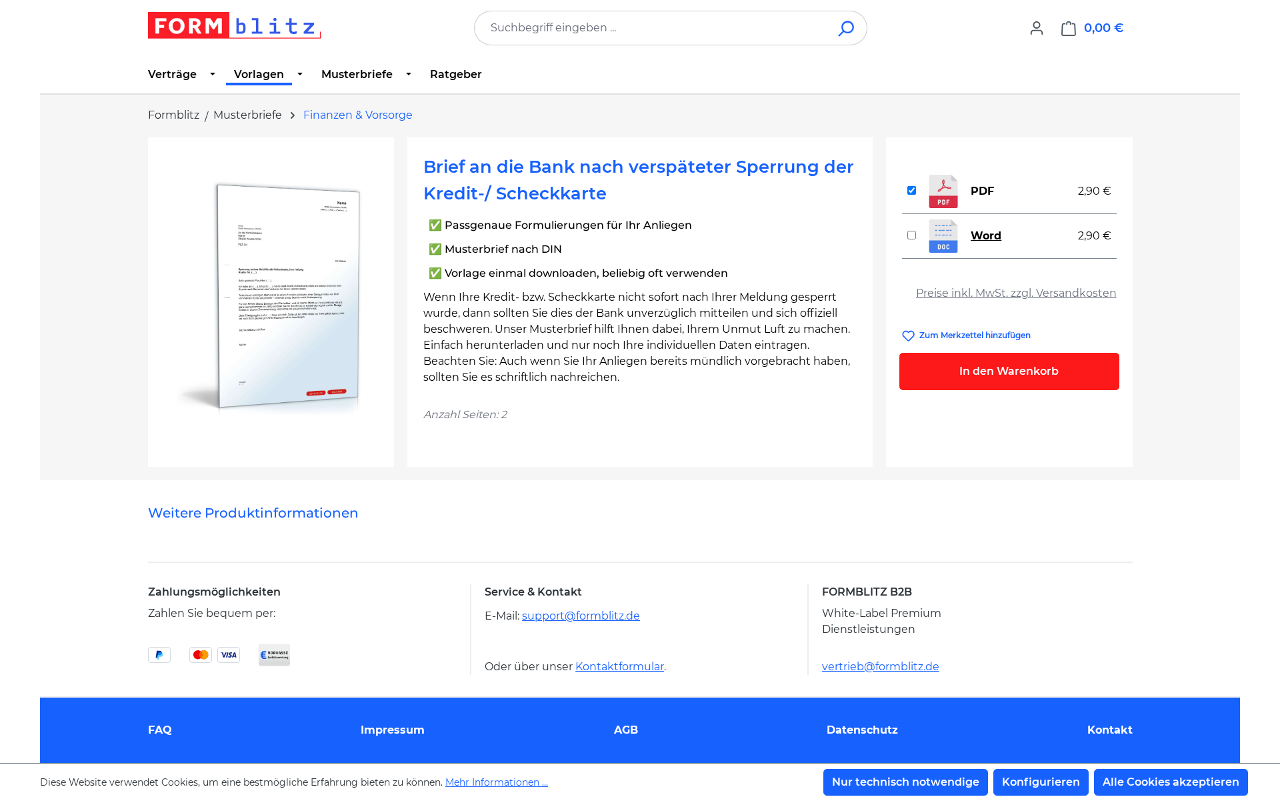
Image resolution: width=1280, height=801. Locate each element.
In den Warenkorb (1009, 371)
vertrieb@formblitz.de (880, 666)
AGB (626, 730)
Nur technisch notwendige (905, 782)
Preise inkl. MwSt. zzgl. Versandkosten (1016, 293)
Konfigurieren (1041, 782)
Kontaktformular (619, 666)
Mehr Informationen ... (496, 782)
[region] (271, 296)
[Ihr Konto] (1037, 28)
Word (986, 235)
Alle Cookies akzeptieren (1171, 782)
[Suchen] (847, 28)
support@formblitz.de (581, 616)
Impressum (393, 730)
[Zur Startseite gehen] (234, 25)
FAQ (160, 730)
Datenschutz (862, 730)
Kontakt (1110, 730)
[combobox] (650, 28)
